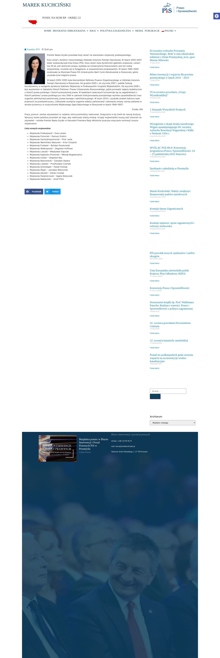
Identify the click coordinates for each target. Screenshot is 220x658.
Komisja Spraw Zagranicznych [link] (166, 208)
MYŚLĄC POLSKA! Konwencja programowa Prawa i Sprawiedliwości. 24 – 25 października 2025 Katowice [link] (172, 150)
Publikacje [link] (152, 30)
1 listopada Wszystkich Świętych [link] (168, 109)
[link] (216, 16)
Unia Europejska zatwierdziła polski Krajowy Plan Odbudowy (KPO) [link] (169, 272)
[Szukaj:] (168, 391)
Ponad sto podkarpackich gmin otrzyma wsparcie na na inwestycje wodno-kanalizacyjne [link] (171, 358)
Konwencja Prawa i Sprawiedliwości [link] (169, 287)
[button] (34, 191)
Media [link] (139, 30)
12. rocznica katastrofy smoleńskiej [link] (169, 340)
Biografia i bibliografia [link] (69, 30)
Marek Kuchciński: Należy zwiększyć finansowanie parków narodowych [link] (170, 193)
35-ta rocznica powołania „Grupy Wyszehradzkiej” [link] (168, 94)
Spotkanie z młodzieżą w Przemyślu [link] (169, 168)
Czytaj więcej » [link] (155, 67)
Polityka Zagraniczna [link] (115, 30)
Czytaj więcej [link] (85, 452)
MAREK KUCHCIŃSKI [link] (47, 5)
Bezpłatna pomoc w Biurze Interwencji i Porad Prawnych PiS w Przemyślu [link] (93, 444)
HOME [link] (47, 30)
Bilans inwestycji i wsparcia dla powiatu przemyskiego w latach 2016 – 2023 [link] (171, 76)
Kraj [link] (93, 30)
